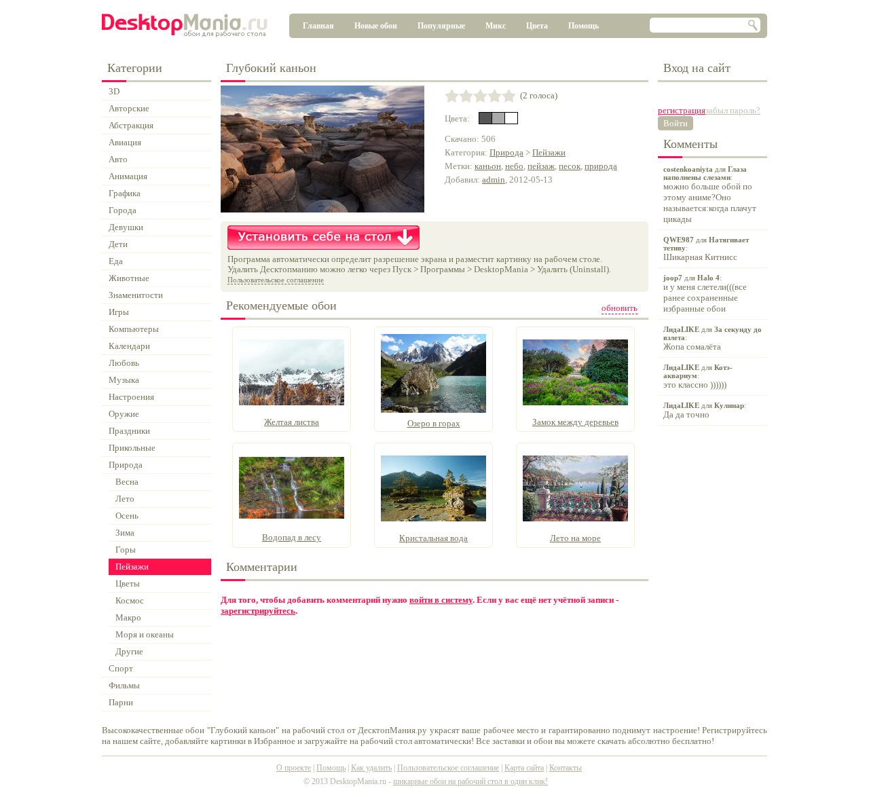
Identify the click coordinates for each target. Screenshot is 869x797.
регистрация (681, 110)
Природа (506, 152)
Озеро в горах (433, 423)
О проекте (293, 768)
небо (514, 166)
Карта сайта (524, 768)
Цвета (537, 26)
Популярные (441, 26)
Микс (495, 26)
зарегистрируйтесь (258, 611)
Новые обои (375, 26)
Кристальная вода (433, 538)
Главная (318, 26)
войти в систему (441, 600)
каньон (488, 166)
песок (569, 166)
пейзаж (541, 166)
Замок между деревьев (575, 422)
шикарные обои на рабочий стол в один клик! (470, 781)
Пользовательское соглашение (275, 280)
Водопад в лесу (291, 537)
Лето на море (575, 538)
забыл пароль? (732, 110)
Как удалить (371, 768)
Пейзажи (549, 152)
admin (493, 179)
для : (709, 194)
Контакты (565, 768)
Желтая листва (291, 422)
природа (601, 166)
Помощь (583, 26)
